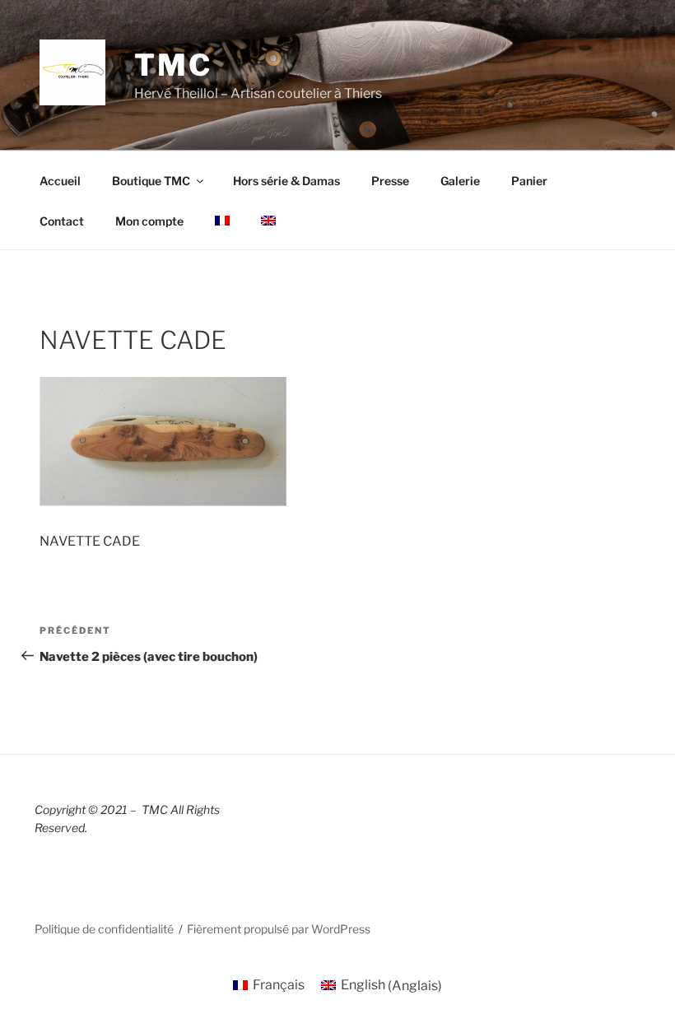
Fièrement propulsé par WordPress (278, 929)
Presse (390, 181)
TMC (173, 65)
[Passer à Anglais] (268, 220)
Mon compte (149, 221)
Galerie (460, 181)
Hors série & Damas (286, 181)
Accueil (60, 181)
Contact (62, 221)
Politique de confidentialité (104, 929)
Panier (529, 181)
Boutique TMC (151, 181)
